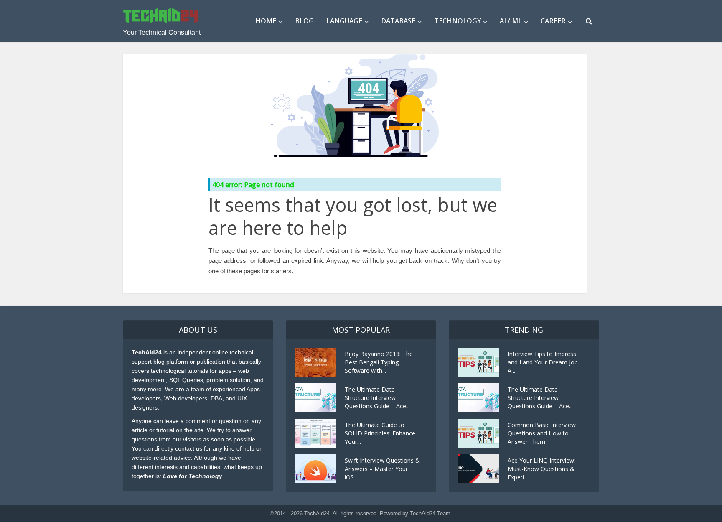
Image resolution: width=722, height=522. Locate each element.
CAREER (553, 20)
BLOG (304, 20)
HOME (265, 20)
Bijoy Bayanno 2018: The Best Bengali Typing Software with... (379, 362)
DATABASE (398, 20)
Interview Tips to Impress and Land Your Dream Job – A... (545, 362)
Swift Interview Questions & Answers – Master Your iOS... (382, 468)
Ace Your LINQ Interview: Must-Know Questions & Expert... (541, 468)
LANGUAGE (344, 20)
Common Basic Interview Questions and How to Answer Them (542, 433)
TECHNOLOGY (457, 20)
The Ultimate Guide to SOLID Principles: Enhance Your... (380, 433)
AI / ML (511, 20)
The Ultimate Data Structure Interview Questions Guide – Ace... (377, 397)
